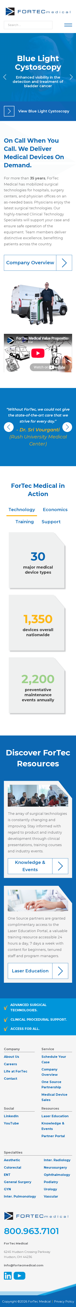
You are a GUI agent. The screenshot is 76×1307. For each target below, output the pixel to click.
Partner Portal (53, 1136)
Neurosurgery (55, 1167)
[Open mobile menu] (68, 25)
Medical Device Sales (54, 1097)
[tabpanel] (38, 624)
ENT (7, 1175)
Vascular (51, 1196)
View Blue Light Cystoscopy (43, 111)
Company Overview (50, 1072)
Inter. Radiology (57, 1160)
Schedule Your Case (54, 1059)
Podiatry (51, 1182)
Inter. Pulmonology (20, 1196)
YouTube (11, 1123)
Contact (10, 1078)
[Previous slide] (5, 77)
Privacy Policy (64, 1301)
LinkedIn (11, 1116)
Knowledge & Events (53, 1126)
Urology (50, 1189)
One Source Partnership (51, 1084)
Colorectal (12, 1167)
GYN (7, 1189)
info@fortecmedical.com (23, 1265)
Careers (10, 1064)
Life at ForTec (15, 1071)
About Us (11, 1057)
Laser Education (55, 1116)
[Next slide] (71, 77)
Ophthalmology (57, 1175)
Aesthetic (12, 1160)
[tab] (21, 510)
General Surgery (17, 1182)
